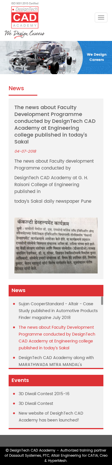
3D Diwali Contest (36, 403)
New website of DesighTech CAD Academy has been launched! (51, 416)
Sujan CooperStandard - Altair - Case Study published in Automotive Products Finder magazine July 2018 (58, 311)
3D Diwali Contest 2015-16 (44, 394)
